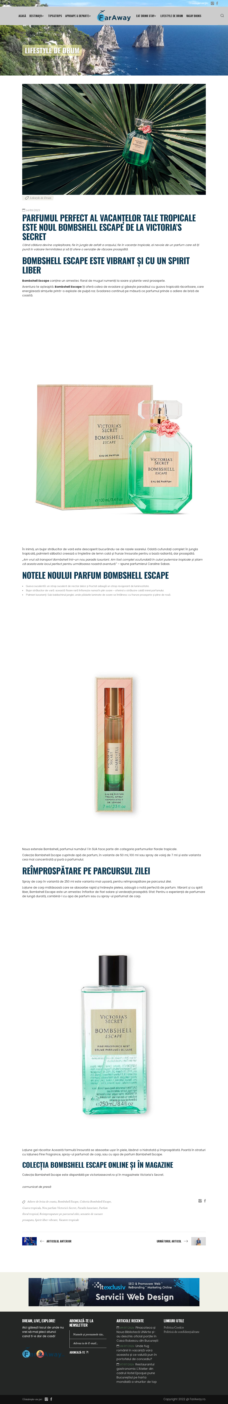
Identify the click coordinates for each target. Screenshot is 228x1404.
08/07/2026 (127, 1346)
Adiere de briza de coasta (41, 1202)
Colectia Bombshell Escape (95, 1202)
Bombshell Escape (68, 1202)
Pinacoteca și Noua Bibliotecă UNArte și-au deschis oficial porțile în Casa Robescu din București (137, 1334)
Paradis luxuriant (87, 1208)
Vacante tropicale (69, 1220)
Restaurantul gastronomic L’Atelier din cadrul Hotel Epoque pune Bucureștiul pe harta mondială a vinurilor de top (137, 1373)
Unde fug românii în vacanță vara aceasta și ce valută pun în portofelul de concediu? (137, 1352)
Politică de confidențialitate (181, 1332)
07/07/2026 (127, 1364)
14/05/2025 (33, 210)
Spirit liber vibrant (46, 1220)
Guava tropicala (31, 1208)
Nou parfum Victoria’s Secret (59, 1208)
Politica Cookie (174, 1327)
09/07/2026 (127, 1328)
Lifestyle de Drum (40, 198)
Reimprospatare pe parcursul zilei (59, 1214)
